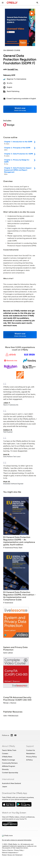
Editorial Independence (10, 853)
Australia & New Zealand (11, 783)
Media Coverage (8, 760)
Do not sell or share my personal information (16, 840)
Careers (5, 753)
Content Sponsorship (10, 772)
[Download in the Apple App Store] (8, 806)
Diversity (5, 769)
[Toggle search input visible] (37, 2)
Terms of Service (7, 850)
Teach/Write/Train (9, 750)
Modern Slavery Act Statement (12, 855)
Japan (4, 786)
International (8, 779)
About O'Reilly (8, 746)
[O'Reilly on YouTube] (15, 735)
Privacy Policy (31, 757)
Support (30, 746)
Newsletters (30, 753)
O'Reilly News (7, 757)
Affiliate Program (8, 766)
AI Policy (29, 760)
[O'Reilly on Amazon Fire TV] (10, 825)
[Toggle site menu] (2, 2)
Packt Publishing (13, 91)
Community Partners (10, 763)
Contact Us (30, 750)
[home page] (12, 2)
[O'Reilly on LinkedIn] (12, 735)
